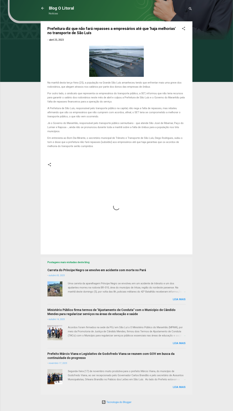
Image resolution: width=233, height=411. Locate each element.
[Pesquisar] (190, 9)
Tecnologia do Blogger (119, 402)
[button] (183, 29)
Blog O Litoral (61, 8)
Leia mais (179, 299)
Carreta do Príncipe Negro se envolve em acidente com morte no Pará (96, 270)
